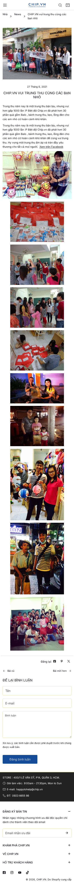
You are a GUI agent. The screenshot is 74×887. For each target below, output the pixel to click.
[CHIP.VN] (37, 4)
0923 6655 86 (20, 795)
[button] (68, 5)
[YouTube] (20, 872)
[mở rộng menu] (5, 5)
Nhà (5, 14)
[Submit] (67, 832)
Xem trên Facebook (51, 146)
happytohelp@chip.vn (29, 789)
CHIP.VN (41, 879)
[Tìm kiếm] (60, 5)
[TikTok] (27, 873)
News (17, 14)
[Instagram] (12, 872)
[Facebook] (4, 872)
